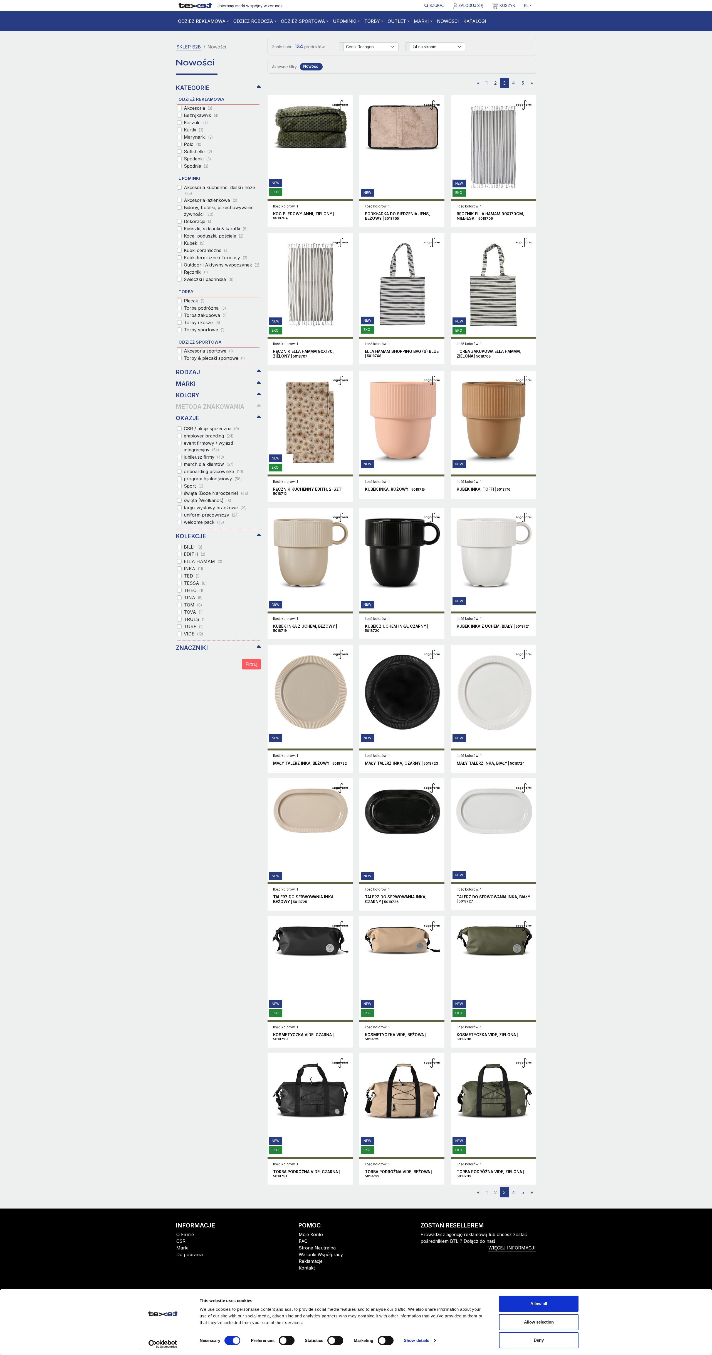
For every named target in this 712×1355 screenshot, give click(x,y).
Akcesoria (198, 108)
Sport (193, 486)
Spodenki (197, 159)
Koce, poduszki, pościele (213, 236)
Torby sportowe (204, 329)
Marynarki (198, 137)
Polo (193, 144)
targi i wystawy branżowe (215, 507)
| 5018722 (310, 763)
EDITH (194, 554)
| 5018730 (487, 1037)
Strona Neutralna (317, 1248)
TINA (193, 597)
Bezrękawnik (201, 115)
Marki (421, 21)
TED (191, 576)
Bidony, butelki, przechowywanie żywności (219, 211)
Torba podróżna (205, 308)
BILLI (193, 547)
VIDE (193, 634)
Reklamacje (311, 1261)
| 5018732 (398, 1174)
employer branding (208, 436)
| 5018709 (489, 353)
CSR (181, 1241)
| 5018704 (303, 216)
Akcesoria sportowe (208, 351)
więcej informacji (512, 1248)
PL (526, 5)
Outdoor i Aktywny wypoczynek (221, 265)
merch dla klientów (208, 464)
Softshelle (198, 151)
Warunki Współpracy (321, 1254)
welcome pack (204, 522)
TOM (193, 605)
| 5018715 (395, 489)
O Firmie (185, 1234)
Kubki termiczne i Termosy (215, 257)
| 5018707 (303, 353)
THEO (193, 590)
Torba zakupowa (205, 315)
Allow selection (539, 1322)
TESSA (195, 583)
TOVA (193, 612)
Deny (539, 1340)
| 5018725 (304, 899)
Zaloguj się (470, 5)
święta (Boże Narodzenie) (216, 493)
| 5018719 (305, 628)
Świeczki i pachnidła (208, 279)
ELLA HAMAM (203, 561)
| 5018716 (483, 489)
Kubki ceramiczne (206, 250)
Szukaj (436, 5)
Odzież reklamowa (202, 21)
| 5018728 (303, 1037)
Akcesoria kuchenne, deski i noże (219, 190)
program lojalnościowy (213, 478)
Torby (372, 21)
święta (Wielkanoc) (207, 500)
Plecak (194, 301)
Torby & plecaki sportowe (214, 358)
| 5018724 (491, 763)
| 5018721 (493, 626)
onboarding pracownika (213, 471)
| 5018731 (306, 1174)
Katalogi (474, 21)
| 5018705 (397, 216)
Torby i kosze (202, 322)
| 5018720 (396, 628)
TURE (194, 626)
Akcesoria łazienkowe (210, 200)
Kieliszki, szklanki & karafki (216, 228)
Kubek (194, 243)
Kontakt (307, 1268)
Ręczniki (196, 272)
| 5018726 (395, 899)
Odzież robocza (253, 21)
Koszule (196, 122)
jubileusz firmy (204, 457)
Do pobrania (189, 1254)
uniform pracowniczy (211, 515)
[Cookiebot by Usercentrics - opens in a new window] (163, 1344)
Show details (416, 1340)
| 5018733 (490, 1174)
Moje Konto (311, 1234)
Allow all (538, 1303)
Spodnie (196, 166)
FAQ (303, 1241)
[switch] (287, 1340)
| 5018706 (490, 216)
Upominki (345, 21)
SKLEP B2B (188, 47)
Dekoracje (198, 221)
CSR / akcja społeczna (211, 428)
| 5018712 (308, 491)
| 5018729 (395, 1037)
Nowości (448, 21)
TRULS (195, 619)
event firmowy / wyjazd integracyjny (208, 446)
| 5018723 (401, 763)
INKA (193, 568)
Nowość (310, 66)
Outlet (397, 21)
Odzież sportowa (303, 21)
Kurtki (193, 130)
